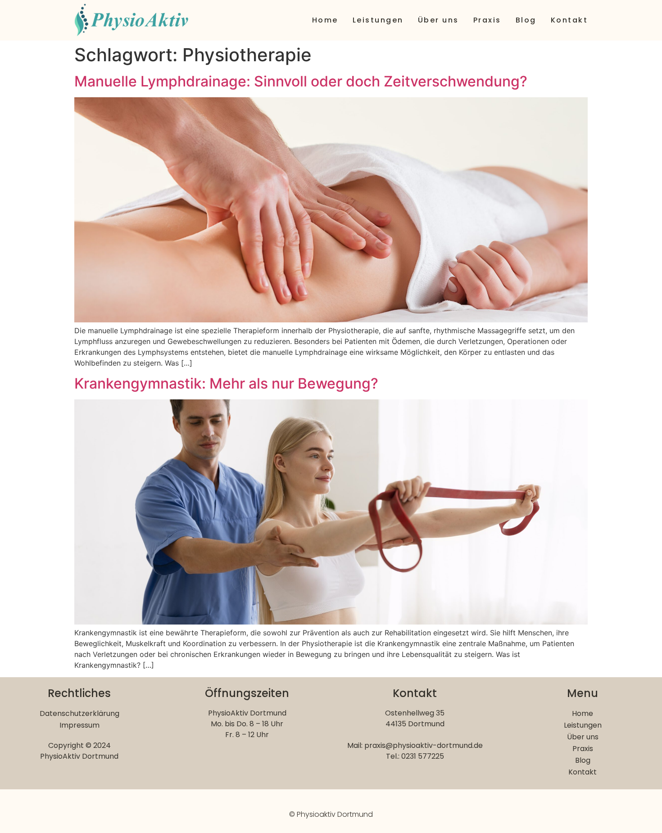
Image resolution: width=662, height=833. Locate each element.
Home (325, 20)
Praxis (487, 20)
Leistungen (378, 20)
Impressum (79, 725)
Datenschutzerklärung (79, 713)
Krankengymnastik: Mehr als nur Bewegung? (226, 383)
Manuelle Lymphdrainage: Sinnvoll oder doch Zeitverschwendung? (300, 81)
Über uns (438, 20)
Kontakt (569, 20)
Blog (526, 20)
